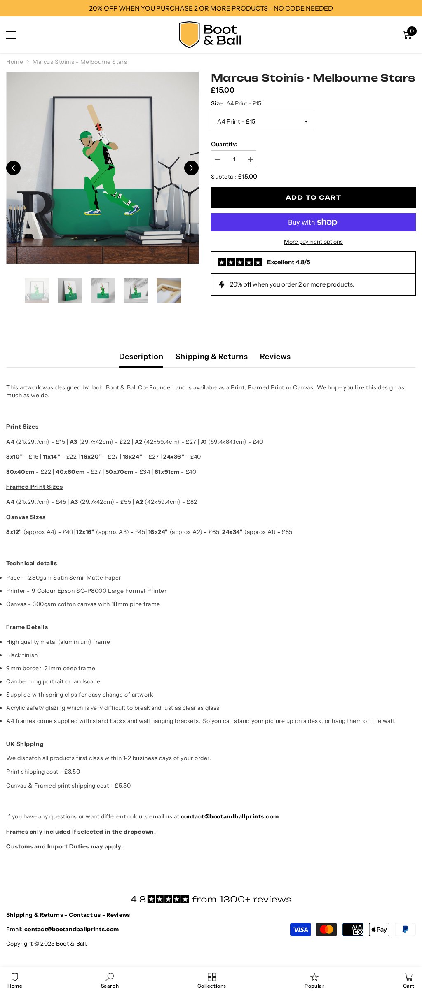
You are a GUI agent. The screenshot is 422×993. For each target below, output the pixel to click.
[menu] (11, 35)
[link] (110, 980)
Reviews (275, 356)
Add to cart (313, 197)
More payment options (313, 241)
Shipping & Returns (212, 356)
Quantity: (224, 144)
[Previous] (13, 168)
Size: (236, 103)
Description (141, 356)
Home (14, 61)
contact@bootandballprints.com (230, 816)
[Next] (191, 168)
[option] (102, 168)
